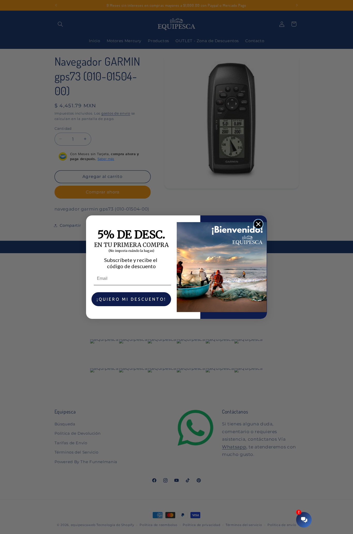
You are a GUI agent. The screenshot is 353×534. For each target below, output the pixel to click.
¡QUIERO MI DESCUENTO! (131, 299)
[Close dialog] (258, 224)
